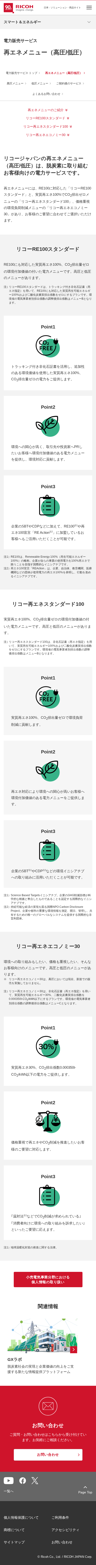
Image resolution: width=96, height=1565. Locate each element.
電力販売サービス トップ (21, 73)
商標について (14, 1530)
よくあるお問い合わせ (46, 94)
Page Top (85, 1492)
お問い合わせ (61, 1542)
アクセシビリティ (65, 1530)
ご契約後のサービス (68, 83)
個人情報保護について (21, 1517)
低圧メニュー (39, 83)
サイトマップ (14, 1542)
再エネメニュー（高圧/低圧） (63, 73)
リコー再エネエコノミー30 (45, 135)
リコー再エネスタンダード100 (45, 126)
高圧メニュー (15, 83)
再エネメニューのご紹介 (46, 110)
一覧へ (9, 1491)
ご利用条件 (60, 1517)
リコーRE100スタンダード (45, 118)
